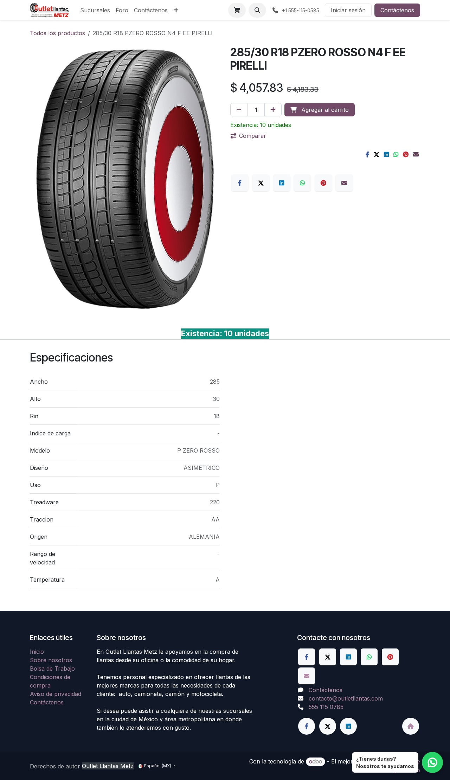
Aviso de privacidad (55, 693)
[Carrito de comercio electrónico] (237, 10)
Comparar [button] (252, 135)
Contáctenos (397, 10)
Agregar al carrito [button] (324, 109)
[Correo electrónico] (416, 154)
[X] (376, 154)
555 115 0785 (326, 706)
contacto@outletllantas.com (346, 698)
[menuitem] (95, 10)
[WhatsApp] (395, 154)
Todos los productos (57, 33)
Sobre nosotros (51, 660)
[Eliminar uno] (239, 109)
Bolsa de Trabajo (52, 668)
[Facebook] (367, 154)
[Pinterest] (406, 154)
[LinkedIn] (386, 154)
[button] (257, 10)
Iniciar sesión (348, 10)
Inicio (37, 651)
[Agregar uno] (273, 109)
